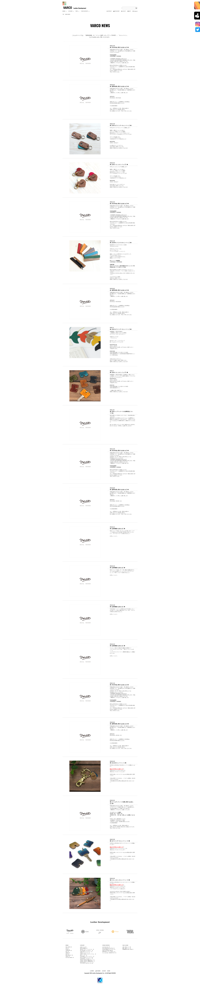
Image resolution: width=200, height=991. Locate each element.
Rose (67, 951)
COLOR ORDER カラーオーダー (108, 949)
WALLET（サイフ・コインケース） (86, 949)
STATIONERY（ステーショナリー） (86, 956)
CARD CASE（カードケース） (85, 951)
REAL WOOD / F (69, 955)
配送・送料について (126, 948)
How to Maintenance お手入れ (107, 948)
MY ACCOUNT (117, 11)
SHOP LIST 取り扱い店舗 (106, 950)
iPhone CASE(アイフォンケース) (86, 957)
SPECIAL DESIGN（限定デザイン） (86, 959)
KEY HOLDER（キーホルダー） (85, 950)
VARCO (67, 956)
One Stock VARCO (69, 957)
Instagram (136, 11)
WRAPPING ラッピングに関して (108, 951)
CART (130, 11)
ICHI (66, 948)
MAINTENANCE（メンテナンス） (86, 962)
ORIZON (67, 952)
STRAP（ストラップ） (84, 952)
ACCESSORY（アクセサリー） (85, 958)
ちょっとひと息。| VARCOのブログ (108, 952)
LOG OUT (124, 11)
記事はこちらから (113, 536)
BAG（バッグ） (83, 955)
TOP (63, 14)
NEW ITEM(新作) (83, 948)
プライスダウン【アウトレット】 (86, 963)
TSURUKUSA (68, 950)
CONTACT (110, 11)
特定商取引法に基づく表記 (127, 949)
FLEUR (67, 949)
